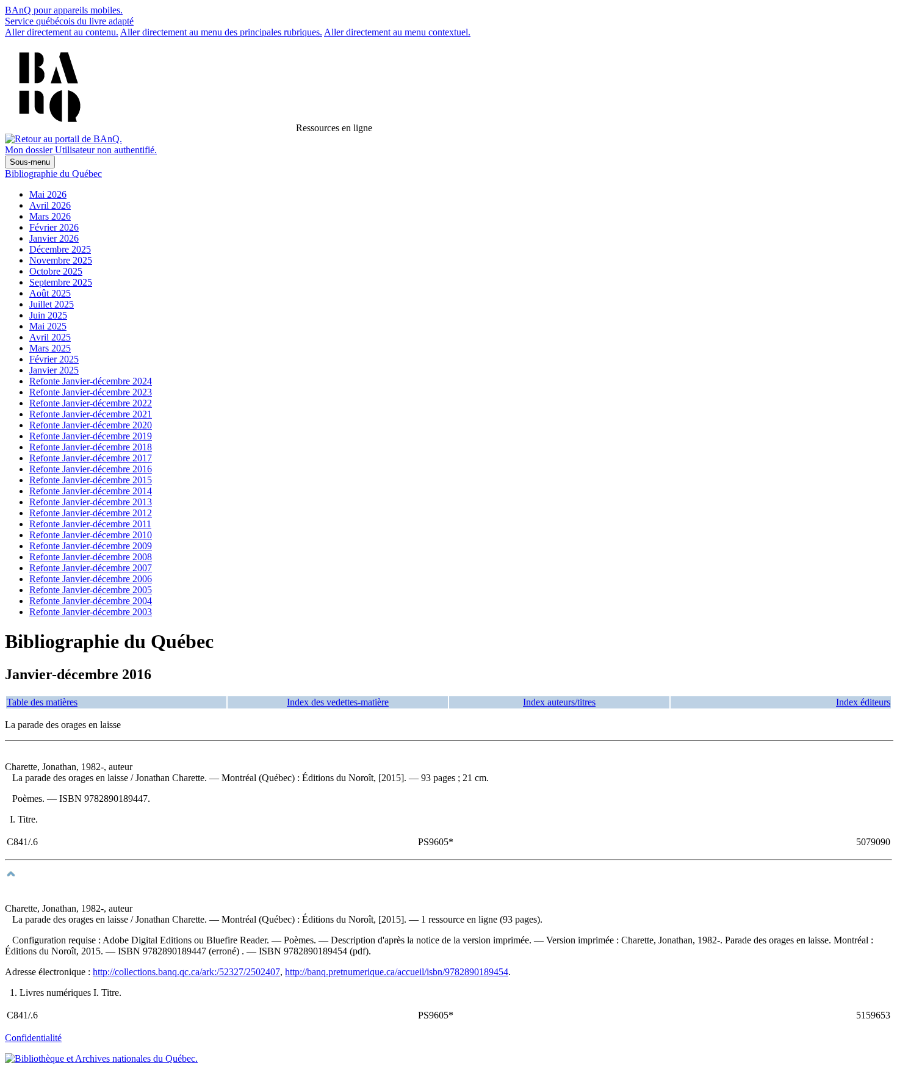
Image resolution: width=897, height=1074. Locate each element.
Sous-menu (30, 162)
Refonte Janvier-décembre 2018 (90, 447)
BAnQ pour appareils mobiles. (64, 10)
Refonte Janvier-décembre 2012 (90, 513)
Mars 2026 (50, 216)
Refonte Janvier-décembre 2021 (90, 414)
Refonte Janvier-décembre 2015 (90, 480)
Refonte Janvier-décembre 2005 (90, 590)
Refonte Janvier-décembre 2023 (90, 392)
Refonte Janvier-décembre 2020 (90, 425)
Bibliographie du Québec (53, 173)
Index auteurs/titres (559, 702)
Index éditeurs (863, 702)
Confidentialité (33, 1038)
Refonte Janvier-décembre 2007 (90, 568)
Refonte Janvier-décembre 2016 (90, 469)
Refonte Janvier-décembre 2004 (90, 601)
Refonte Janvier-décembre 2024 (90, 381)
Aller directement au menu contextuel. (397, 32)
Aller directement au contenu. (61, 32)
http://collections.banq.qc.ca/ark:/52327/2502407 (186, 972)
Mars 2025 (50, 348)
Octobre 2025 (55, 271)
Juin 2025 (48, 315)
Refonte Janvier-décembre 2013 (90, 502)
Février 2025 (54, 359)
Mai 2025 (48, 326)
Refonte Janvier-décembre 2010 (90, 535)
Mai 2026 (48, 194)
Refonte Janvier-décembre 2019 (90, 436)
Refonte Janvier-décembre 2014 (90, 491)
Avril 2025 (50, 337)
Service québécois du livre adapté (69, 21)
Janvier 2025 (54, 370)
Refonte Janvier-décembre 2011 (90, 524)
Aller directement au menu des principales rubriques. (221, 32)
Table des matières (42, 702)
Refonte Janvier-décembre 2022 (90, 403)
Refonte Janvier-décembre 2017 (90, 458)
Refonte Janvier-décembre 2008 (90, 557)
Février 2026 (54, 227)
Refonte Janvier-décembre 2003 (90, 612)
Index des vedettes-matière (338, 702)
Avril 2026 (50, 205)
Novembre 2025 (60, 260)
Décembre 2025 (60, 249)
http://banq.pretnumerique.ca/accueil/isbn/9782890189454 (396, 972)
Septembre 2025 (60, 282)
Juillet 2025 (51, 304)
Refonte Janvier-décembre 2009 (90, 546)
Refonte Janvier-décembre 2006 (90, 579)
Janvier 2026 (54, 238)
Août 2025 (50, 293)
